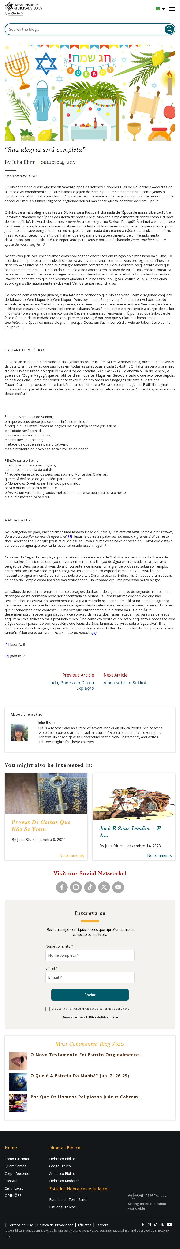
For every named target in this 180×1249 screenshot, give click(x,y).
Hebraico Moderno (64, 1180)
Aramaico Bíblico (62, 1173)
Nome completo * (59, 946)
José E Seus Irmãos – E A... (130, 831)
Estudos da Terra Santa (68, 1199)
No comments (71, 855)
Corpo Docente (17, 1173)
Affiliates (85, 1225)
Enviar (90, 994)
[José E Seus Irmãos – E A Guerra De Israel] (134, 796)
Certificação (14, 1188)
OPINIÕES (13, 1195)
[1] (7, 644)
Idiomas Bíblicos (65, 1147)
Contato (11, 1180)
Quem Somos (15, 1166)
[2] (7, 655)
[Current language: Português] (160, 8)
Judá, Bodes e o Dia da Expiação (71, 681)
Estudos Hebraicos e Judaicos (79, 1188)
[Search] (169, 29)
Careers (102, 1225)
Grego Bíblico (60, 1166)
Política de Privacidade (102, 1017)
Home (11, 1147)
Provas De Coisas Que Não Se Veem (41, 825)
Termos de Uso (72, 1017)
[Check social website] (143, 1224)
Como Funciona (17, 1158)
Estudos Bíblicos (62, 1206)
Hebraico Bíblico (62, 1158)
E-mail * (51, 968)
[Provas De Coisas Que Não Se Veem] (46, 793)
